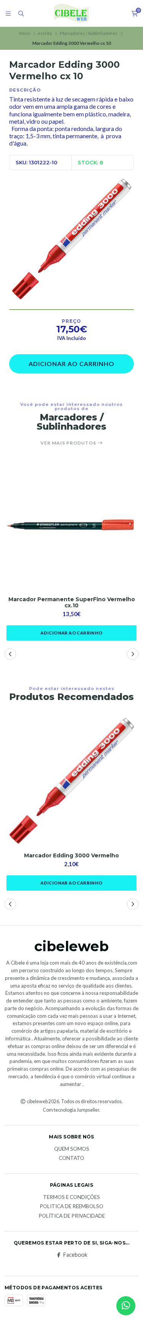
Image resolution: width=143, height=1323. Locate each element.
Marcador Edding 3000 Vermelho (71, 855)
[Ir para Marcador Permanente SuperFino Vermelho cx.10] (71, 526)
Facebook (75, 1255)
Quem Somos (71, 1149)
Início (24, 33)
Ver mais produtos (68, 443)
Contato (71, 1158)
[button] (10, 654)
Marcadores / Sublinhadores (88, 33)
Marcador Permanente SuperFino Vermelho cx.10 (71, 602)
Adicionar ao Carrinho (71, 363)
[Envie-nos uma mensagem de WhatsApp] (125, 1305)
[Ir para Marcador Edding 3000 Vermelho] (71, 780)
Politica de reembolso (71, 1206)
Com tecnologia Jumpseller (71, 1110)
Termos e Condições (71, 1197)
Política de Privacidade (72, 1216)
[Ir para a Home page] (71, 13)
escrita (45, 33)
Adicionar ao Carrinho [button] (71, 632)
